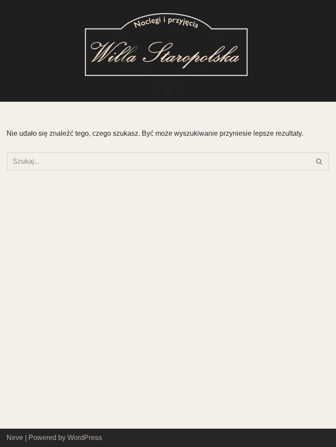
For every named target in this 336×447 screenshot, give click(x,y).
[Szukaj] (319, 161)
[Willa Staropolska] (168, 41)
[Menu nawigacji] (168, 92)
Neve (15, 437)
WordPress (84, 437)
